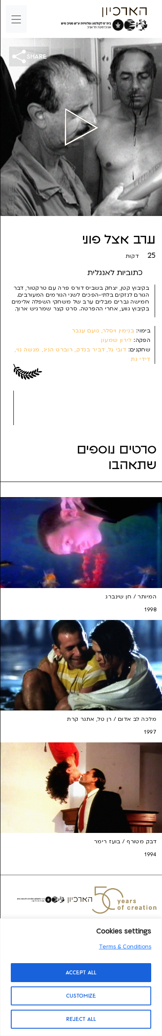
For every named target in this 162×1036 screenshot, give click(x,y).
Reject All (81, 1019)
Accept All (81, 973)
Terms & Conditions (125, 946)
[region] (81, 977)
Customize (81, 996)
